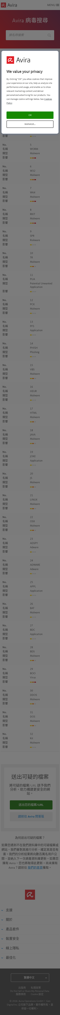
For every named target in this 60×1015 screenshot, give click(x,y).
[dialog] (30, 92)
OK (30, 115)
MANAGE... (30, 124)
